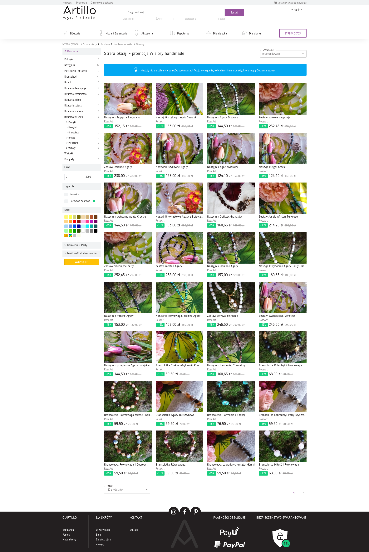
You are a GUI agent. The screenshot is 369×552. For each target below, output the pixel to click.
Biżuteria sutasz (81, 105)
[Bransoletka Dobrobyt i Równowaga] (283, 347)
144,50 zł (226, 126)
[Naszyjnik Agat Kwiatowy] (231, 148)
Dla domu (255, 33)
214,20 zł (278, 225)
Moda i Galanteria (116, 33)
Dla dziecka (220, 33)
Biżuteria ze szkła (123, 44)
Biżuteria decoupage (81, 88)
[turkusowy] (91, 226)
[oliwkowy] (79, 217)
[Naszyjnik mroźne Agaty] (128, 297)
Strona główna (70, 44)
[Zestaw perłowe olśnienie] (231, 297)
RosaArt (108, 121)
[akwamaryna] (95, 226)
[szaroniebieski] (66, 226)
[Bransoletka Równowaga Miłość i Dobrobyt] (128, 396)
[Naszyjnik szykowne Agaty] (179, 148)
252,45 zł (278, 126)
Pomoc (66, 535)
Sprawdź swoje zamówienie (292, 3)
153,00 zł (175, 126)
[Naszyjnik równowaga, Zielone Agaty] (179, 297)
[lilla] (83, 221)
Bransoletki (128, 19)
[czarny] (95, 231)
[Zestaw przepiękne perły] (128, 248)
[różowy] (87, 221)
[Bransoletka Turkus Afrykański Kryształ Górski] (179, 347)
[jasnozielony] (70, 231)
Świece (159, 19)
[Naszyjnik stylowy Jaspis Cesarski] (179, 99)
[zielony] (74, 231)
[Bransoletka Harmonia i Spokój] (231, 396)
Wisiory (140, 44)
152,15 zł (123, 126)
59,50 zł (173, 374)
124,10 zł (226, 176)
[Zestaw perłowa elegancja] (283, 99)
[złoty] (66, 235)
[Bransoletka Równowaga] (179, 446)
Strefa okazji (90, 44)
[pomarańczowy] (70, 221)
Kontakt (134, 530)
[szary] (87, 231)
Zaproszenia (190, 19)
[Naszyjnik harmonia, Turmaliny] (231, 347)
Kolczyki (81, 59)
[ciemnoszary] (91, 231)
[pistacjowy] (66, 231)
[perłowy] (79, 235)
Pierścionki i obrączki (81, 71)
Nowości (67, 2)
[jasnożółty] (66, 217)
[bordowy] (79, 221)
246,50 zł (226, 325)
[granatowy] (79, 226)
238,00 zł (123, 176)
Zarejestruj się (103, 539)
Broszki (81, 82)
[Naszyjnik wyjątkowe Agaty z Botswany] (179, 198)
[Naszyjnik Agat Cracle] (283, 148)
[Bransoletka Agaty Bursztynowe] (179, 396)
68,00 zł (276, 374)
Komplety (81, 159)
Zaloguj (100, 544)
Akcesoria (147, 33)
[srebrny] (74, 235)
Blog (98, 535)
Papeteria (183, 33)
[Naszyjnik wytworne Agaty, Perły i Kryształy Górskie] (283, 248)
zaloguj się (296, 9)
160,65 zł (226, 225)
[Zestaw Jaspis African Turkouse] (283, 198)
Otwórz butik (103, 530)
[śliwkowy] (95, 221)
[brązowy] (95, 217)
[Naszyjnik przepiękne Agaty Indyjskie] (128, 347)
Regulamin (68, 530)
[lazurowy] (87, 226)
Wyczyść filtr (81, 262)
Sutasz (221, 19)
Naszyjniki (81, 65)
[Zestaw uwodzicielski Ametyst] (283, 297)
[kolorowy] (70, 235)
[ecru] (66, 221)
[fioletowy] (91, 221)
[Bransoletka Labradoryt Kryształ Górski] (231, 446)
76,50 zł (225, 424)
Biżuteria (75, 33)
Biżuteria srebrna (81, 111)
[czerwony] (74, 221)
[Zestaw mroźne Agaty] (179, 248)
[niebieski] (74, 226)
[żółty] (70, 217)
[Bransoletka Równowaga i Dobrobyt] (128, 446)
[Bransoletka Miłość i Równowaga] (283, 446)
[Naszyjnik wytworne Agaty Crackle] (128, 198)
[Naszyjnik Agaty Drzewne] (231, 99)
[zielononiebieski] (83, 226)
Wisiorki (81, 153)
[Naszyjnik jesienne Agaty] (231, 248)
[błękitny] (70, 226)
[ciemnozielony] (79, 231)
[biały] (83, 231)
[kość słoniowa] (83, 217)
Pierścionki (83, 143)
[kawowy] (87, 217)
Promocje (81, 2)
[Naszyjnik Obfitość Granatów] (231, 198)
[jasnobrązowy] (91, 217)
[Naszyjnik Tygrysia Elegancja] (128, 99)
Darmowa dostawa (102, 2)
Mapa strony (69, 539)
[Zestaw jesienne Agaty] (128, 148)
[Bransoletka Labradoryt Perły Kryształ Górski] (283, 396)
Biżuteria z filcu (81, 100)
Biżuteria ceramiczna (81, 94)
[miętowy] (74, 217)
